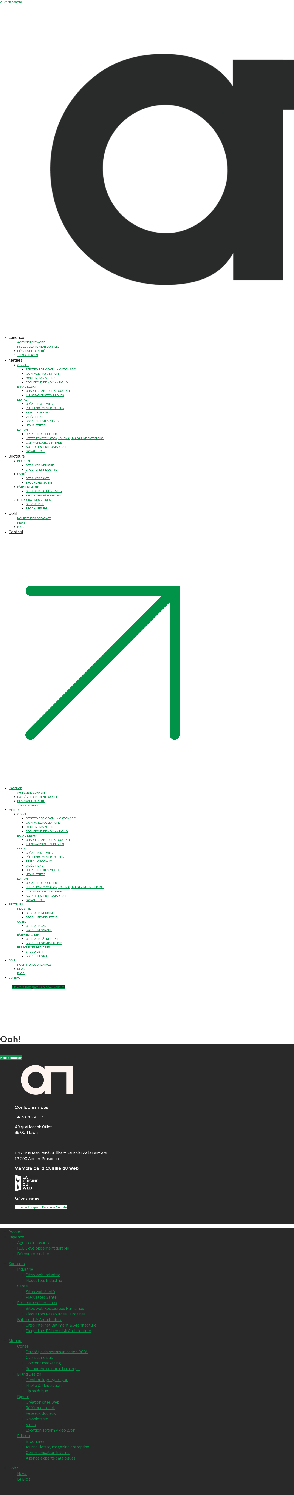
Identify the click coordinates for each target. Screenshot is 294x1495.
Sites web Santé (40, 1291)
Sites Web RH (35, 504)
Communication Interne (44, 442)
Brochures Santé (39, 482)
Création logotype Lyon (47, 1379)
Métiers (15, 360)
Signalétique (35, 451)
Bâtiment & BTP (28, 487)
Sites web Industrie (43, 1275)
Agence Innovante (33, 1242)
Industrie (24, 461)
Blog (21, 527)
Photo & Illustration (44, 1385)
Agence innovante (31, 342)
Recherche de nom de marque (53, 1368)
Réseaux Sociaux (39, 412)
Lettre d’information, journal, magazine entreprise (65, 438)
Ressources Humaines (34, 500)
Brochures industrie (41, 469)
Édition (22, 429)
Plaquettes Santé (41, 1297)
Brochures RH (36, 508)
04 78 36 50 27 (29, 1117)
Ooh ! (13, 1468)
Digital (22, 399)
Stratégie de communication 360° (51, 369)
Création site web (39, 404)
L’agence (16, 337)
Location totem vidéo (42, 421)
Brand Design (27, 386)
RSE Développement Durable (38, 346)
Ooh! (13, 513)
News (21, 522)
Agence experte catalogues (51, 1458)
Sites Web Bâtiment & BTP (44, 491)
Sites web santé (38, 478)
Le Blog (24, 1479)
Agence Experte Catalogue (46, 447)
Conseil (23, 365)
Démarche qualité (31, 351)
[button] (103, 660)
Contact (16, 532)
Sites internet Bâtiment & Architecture (61, 1325)
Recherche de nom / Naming (47, 382)
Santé (21, 474)
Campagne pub (39, 1357)
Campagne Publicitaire (43, 373)
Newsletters (35, 425)
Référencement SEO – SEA (45, 408)
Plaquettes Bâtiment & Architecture (58, 1330)
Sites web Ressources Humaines (55, 1308)
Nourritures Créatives (34, 518)
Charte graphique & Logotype (48, 391)
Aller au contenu (11, 2)
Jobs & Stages (27, 355)
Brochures (35, 1441)
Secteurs (17, 456)
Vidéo (31, 1424)
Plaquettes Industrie (44, 1280)
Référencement (40, 1407)
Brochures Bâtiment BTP (44, 495)
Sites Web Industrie (40, 465)
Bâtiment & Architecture (39, 1319)
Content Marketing (41, 378)
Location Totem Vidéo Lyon (50, 1430)
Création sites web (42, 1402)
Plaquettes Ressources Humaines (56, 1314)
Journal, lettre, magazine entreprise (57, 1447)
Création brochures (41, 434)
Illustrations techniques (45, 395)
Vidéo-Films (34, 417)
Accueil (15, 1231)
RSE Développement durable (43, 1248)
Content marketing (43, 1363)
